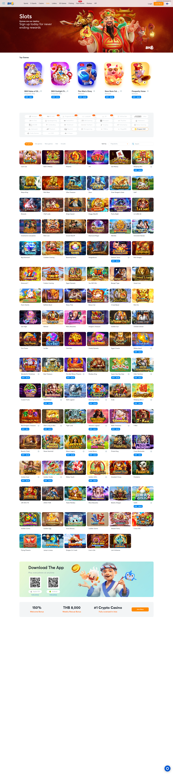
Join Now (158, 4)
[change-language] (168, 3)
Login (150, 4)
